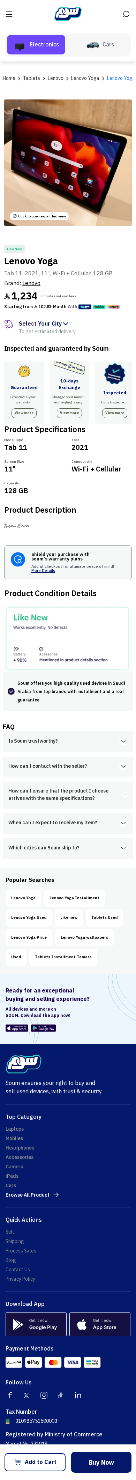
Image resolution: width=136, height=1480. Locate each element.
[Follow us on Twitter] (26, 1395)
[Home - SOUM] (68, 14)
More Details (43, 571)
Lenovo (31, 283)
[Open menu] (10, 14)
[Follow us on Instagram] (44, 1395)
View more (24, 413)
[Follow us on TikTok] (61, 1395)
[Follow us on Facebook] (10, 1395)
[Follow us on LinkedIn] (78, 1395)
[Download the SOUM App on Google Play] (42, 1028)
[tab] (36, 44)
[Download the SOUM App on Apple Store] (17, 1028)
